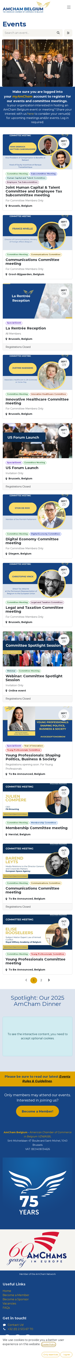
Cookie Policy (48, 1344)
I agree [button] (66, 1354)
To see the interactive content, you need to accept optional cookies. (38, 1036)
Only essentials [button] (50, 1354)
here (30, 113)
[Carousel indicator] (31, 82)
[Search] (58, 33)
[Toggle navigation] (69, 7)
